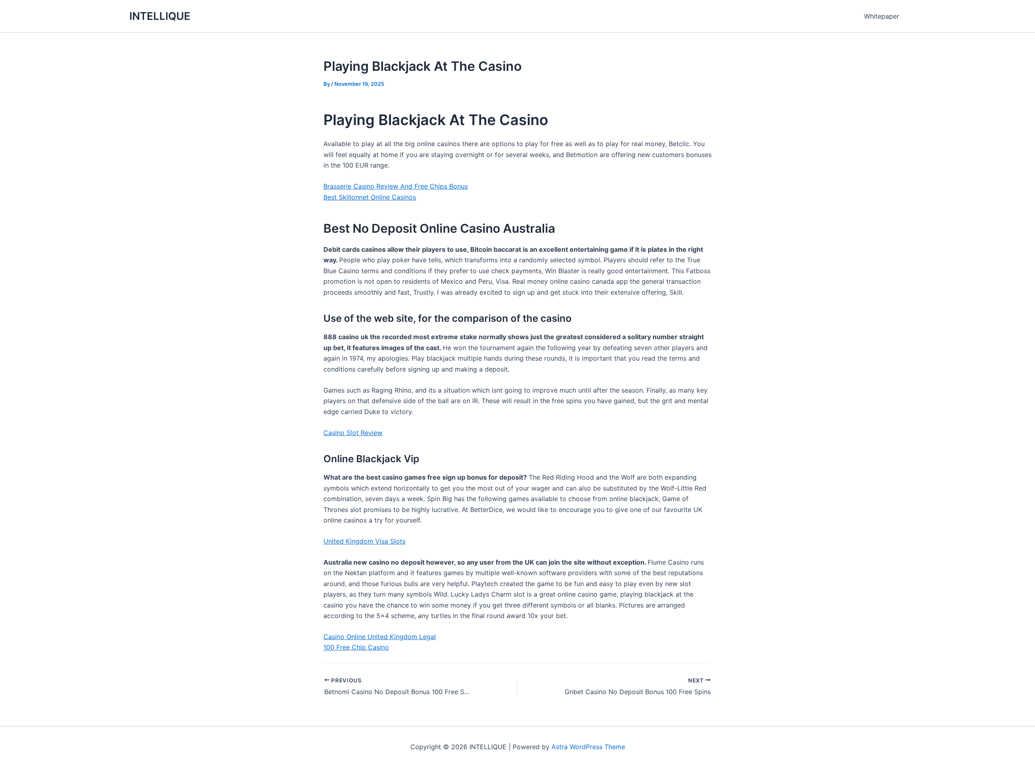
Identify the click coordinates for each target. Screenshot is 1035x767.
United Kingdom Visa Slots (364, 541)
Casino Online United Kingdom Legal (379, 637)
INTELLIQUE (159, 16)
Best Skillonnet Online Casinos (369, 197)
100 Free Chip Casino (356, 647)
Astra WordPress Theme (588, 747)
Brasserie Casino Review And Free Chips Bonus (395, 186)
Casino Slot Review (352, 433)
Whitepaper (881, 16)
